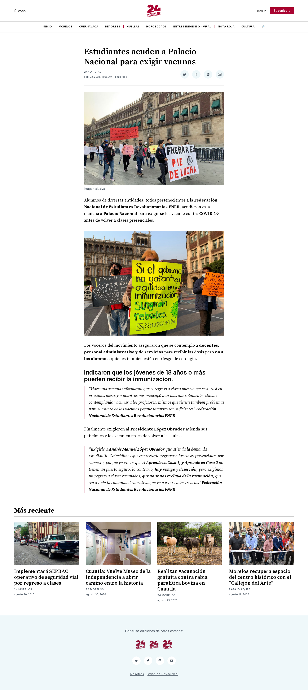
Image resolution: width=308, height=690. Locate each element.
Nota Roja (226, 26)
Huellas (133, 26)
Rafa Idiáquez (239, 589)
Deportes (112, 26)
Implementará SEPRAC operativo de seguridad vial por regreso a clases (46, 577)
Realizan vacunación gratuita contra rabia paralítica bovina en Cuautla (182, 580)
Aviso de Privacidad (163, 674)
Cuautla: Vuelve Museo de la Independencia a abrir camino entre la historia (118, 577)
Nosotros (137, 674)
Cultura (248, 26)
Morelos (65, 26)
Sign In (261, 10)
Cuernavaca (88, 26)
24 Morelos (23, 589)
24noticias (92, 71)
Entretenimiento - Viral (192, 26)
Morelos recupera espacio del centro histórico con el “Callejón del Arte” (260, 577)
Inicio (47, 26)
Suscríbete (282, 10)
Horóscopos (156, 26)
